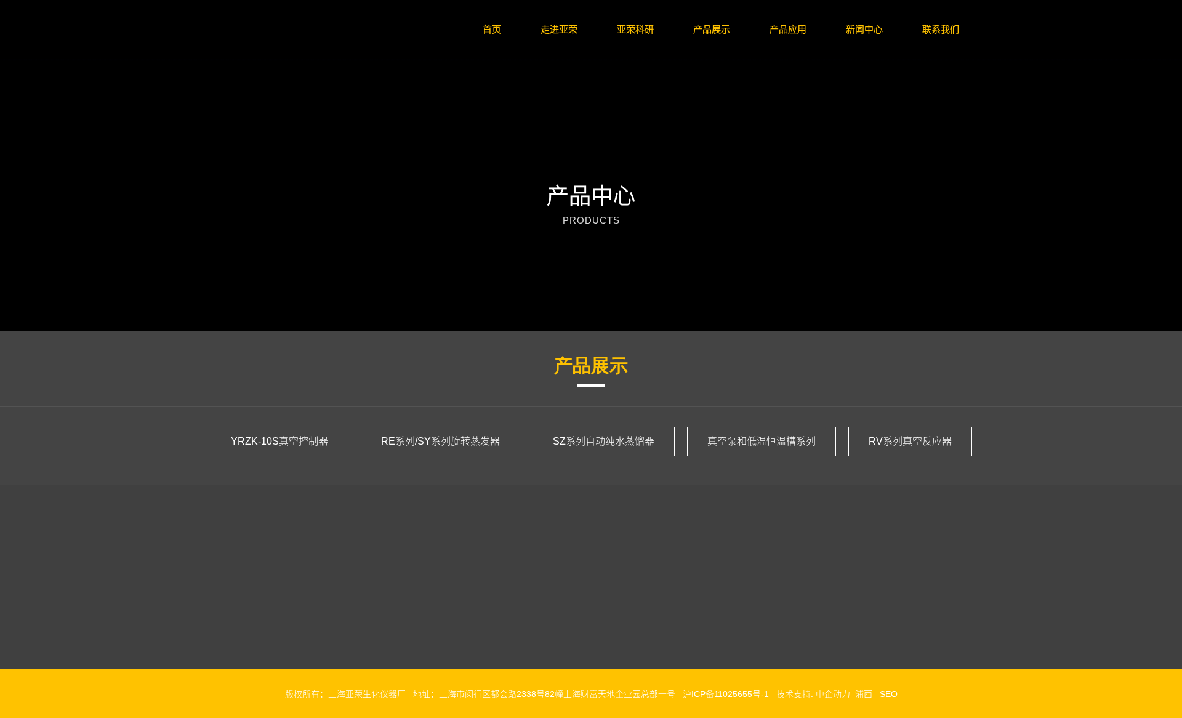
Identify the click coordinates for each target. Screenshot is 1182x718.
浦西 (863, 694)
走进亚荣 (559, 29)
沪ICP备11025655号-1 (726, 694)
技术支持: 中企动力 (813, 694)
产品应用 (788, 29)
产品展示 (711, 29)
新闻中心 (864, 29)
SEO (889, 694)
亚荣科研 (635, 29)
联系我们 (940, 29)
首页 (492, 29)
